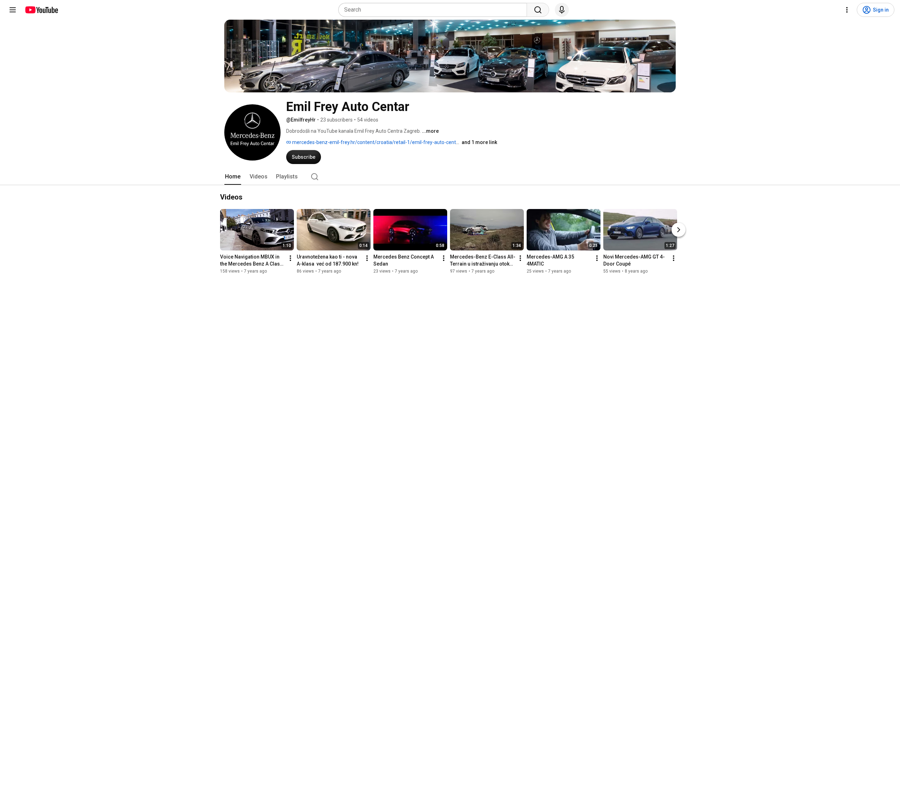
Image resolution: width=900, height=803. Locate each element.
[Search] (538, 10)
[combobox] (434, 10)
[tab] (232, 176)
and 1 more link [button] (479, 142)
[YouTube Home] (41, 10)
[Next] (678, 230)
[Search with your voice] (562, 10)
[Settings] (847, 10)
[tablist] (450, 176)
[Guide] (12, 10)
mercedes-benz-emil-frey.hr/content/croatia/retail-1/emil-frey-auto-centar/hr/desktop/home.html (402, 142)
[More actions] (290, 258)
